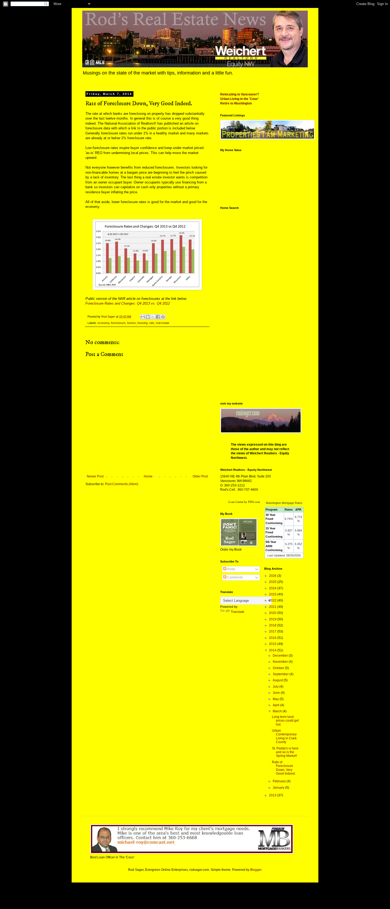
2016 (273, 638)
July (276, 686)
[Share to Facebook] (158, 316)
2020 (273, 613)
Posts (230, 569)
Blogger (255, 870)
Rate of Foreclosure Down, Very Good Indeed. (284, 767)
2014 (273, 650)
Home (148, 476)
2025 (273, 582)
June (277, 693)
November (281, 662)
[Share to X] (152, 316)
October (279, 668)
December (281, 655)
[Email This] (142, 316)
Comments (234, 577)
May (276, 699)
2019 (273, 619)
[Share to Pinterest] (163, 316)
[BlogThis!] (147, 316)
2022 (273, 600)
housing (142, 322)
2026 (273, 576)
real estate (162, 322)
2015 (273, 644)
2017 (273, 631)
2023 (273, 594)
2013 (273, 795)
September (281, 674)
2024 (273, 588)
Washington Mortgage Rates (284, 502)
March (278, 711)
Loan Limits (235, 501)
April (276, 705)
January (279, 787)
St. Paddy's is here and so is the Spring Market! (285, 752)
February (280, 781)
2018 (273, 625)
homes (131, 322)
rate (151, 322)
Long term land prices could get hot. (285, 720)
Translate (237, 612)
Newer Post (95, 476)
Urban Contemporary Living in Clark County (284, 736)
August (278, 680)
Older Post (200, 476)
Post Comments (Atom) (121, 484)
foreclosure (118, 322)
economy (103, 322)
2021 (273, 607)
